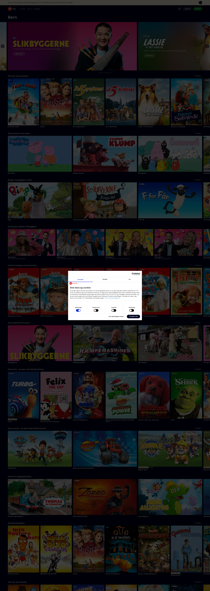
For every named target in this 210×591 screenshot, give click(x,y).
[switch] (96, 310)
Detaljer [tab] (105, 279)
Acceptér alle (133, 316)
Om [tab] (130, 279)
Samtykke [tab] (80, 279)
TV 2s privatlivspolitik (112, 298)
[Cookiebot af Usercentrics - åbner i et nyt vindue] (133, 274)
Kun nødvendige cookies (116, 316)
